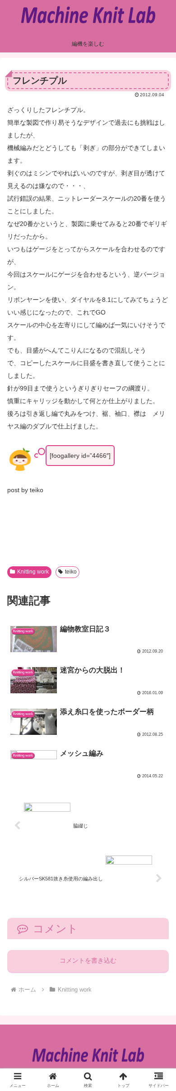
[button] (157, 1043)
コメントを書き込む (88, 960)
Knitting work (33, 572)
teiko (71, 572)
